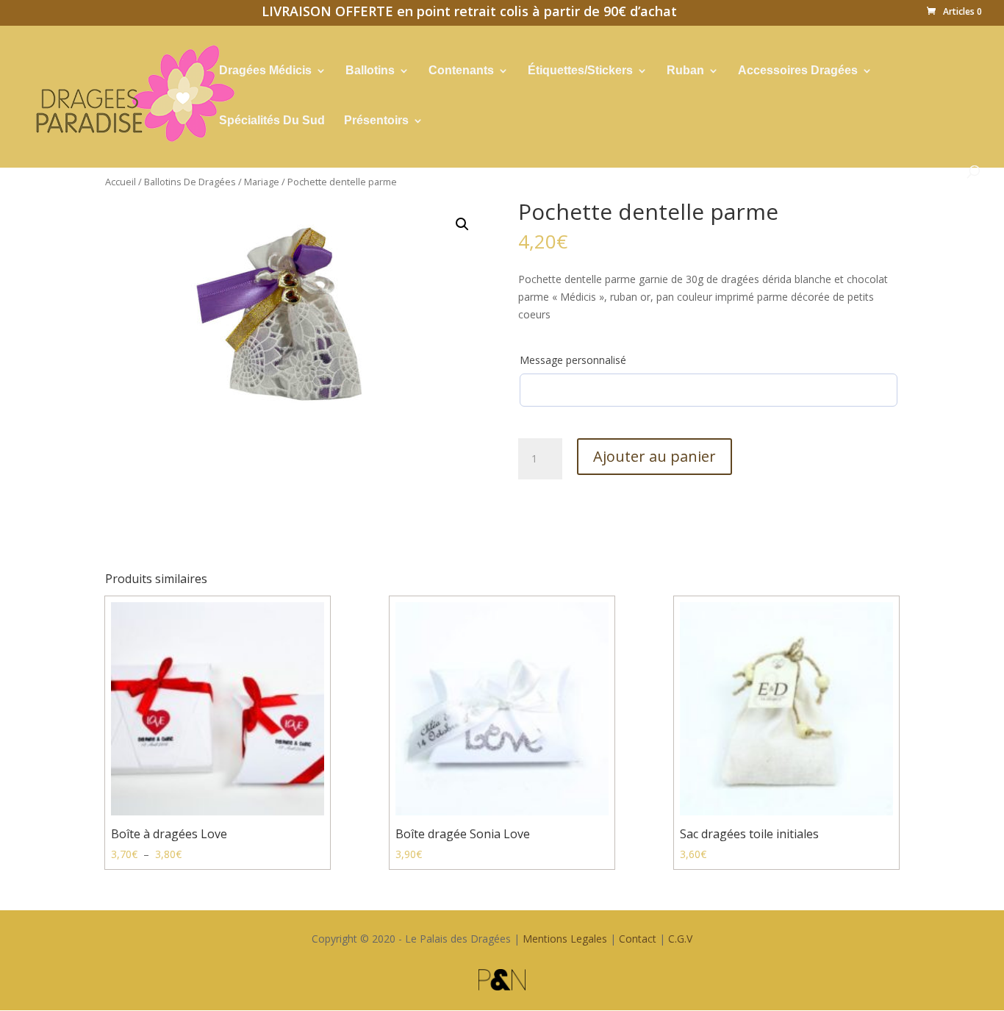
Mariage (261, 181)
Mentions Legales (565, 939)
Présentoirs (376, 120)
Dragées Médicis (265, 70)
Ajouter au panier (654, 456)
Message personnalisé (573, 360)
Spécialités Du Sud (272, 120)
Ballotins (370, 70)
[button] (462, 224)
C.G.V (680, 939)
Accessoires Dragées (798, 70)
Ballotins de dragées (190, 181)
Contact (637, 939)
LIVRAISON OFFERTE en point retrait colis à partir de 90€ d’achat (469, 13)
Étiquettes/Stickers (580, 70)
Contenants (461, 70)
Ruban (685, 70)
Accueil (120, 181)
